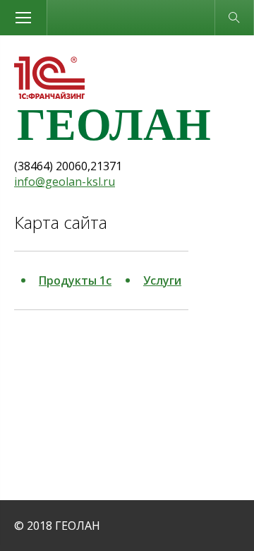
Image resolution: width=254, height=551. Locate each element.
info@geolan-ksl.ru (64, 181)
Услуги (162, 280)
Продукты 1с (75, 280)
